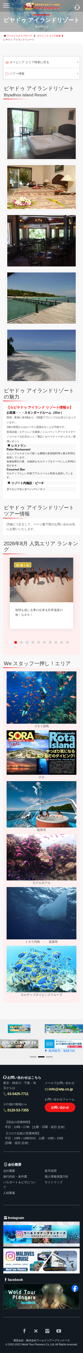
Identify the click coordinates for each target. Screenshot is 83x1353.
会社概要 (9, 1170)
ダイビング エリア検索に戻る (29, 62)
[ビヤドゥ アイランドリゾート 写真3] (41, 240)
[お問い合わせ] (77, 8)
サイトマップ (54, 1182)
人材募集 (9, 1193)
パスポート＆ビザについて (19, 1185)
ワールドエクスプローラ (19, 35)
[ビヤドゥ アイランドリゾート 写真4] (41, 297)
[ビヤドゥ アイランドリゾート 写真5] (41, 355)
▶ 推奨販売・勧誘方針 (59, 1050)
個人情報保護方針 (57, 1176)
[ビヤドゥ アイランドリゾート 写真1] (41, 133)
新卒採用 (51, 1170)
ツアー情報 (17, 73)
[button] (16, 642)
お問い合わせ (60, 1107)
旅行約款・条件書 (15, 1176)
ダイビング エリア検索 (49, 35)
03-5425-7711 (18, 1094)
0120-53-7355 (18, 1110)
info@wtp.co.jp (61, 1089)
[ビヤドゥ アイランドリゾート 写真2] (41, 186)
